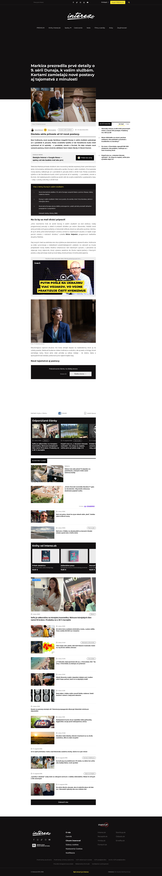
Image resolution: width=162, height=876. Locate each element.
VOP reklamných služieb (84, 860)
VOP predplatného (100, 860)
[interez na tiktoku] (76, 2)
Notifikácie (70, 853)
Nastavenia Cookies (74, 849)
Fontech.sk (102, 845)
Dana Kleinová (39, 130)
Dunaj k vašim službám (65, 129)
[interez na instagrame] (45, 839)
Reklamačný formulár (82, 864)
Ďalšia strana (79, 374)
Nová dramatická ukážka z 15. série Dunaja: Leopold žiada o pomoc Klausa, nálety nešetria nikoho (66, 193)
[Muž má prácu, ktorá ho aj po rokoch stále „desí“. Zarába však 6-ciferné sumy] (42, 516)
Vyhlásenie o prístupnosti (100, 864)
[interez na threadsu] (84, 2)
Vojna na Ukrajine (90, 773)
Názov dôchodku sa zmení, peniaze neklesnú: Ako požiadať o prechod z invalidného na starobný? (113, 139)
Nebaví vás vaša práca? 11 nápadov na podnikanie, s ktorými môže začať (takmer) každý (77, 470)
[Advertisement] (63, 395)
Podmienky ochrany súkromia (64, 860)
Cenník (69, 836)
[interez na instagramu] (80, 2)
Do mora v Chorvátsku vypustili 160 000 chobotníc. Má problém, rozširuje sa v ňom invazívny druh (115, 148)
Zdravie (46, 440)
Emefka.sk (120, 841)
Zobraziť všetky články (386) (48, 213)
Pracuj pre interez (39, 2)
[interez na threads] (37, 839)
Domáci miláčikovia (89, 757)
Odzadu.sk (120, 836)
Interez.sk (102, 832)
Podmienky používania (44, 860)
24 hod (121, 124)
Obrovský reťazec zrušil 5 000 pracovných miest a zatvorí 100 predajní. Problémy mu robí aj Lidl (115, 130)
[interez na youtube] (49, 839)
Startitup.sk (121, 832)
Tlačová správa (52, 130)
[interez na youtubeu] (87, 2)
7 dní (127, 124)
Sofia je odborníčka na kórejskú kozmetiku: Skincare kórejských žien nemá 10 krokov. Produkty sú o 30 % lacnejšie (45, 447)
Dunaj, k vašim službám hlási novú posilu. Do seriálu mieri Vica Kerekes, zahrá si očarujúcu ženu (65, 200)
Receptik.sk (102, 836)
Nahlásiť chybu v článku (39, 413)
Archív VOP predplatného (117, 860)
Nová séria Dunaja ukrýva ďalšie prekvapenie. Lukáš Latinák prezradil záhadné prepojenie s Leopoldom (65, 207)
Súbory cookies (72, 845)
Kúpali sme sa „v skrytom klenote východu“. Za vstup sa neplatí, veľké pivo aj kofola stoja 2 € (74, 446)
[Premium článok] (36, 580)
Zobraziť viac (63, 802)
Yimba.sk (101, 841)
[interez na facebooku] (73, 2)
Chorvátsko (91, 658)
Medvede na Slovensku (88, 642)
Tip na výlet (77, 440)
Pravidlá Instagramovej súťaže (63, 864)
